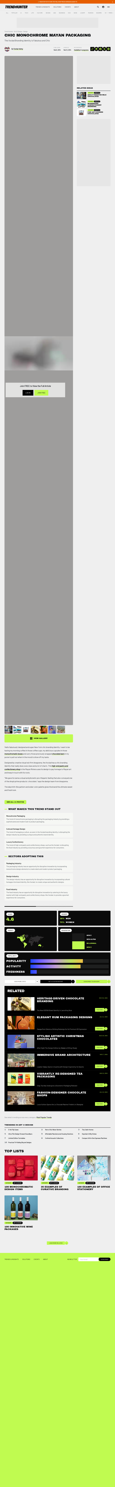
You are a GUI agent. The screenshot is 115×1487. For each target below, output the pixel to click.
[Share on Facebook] (100, 49)
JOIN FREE (41, 393)
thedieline (77, 50)
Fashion (90, 13)
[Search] (98, 7)
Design (48, 13)
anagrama (85, 50)
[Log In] (103, 7)
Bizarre (99, 13)
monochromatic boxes (13, 754)
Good (75, 13)
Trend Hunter (8, 31)
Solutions (57, 7)
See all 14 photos (15, 802)
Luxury (82, 13)
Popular (14, 13)
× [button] (112, 1)
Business (62, 13)
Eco (69, 13)
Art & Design (18, 31)
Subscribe (104, 1259)
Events (68, 7)
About (76, 7)
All (7, 13)
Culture (40, 13)
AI (21, 13)
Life (32, 13)
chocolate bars (58, 754)
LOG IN (27, 393)
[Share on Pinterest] (108, 49)
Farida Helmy (18, 49)
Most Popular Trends (44, 1117)
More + (111, 13)
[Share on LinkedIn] (96, 49)
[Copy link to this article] (92, 49)
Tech (26, 13)
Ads (54, 13)
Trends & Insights (43, 7)
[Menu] (108, 7)
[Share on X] (104, 49)
